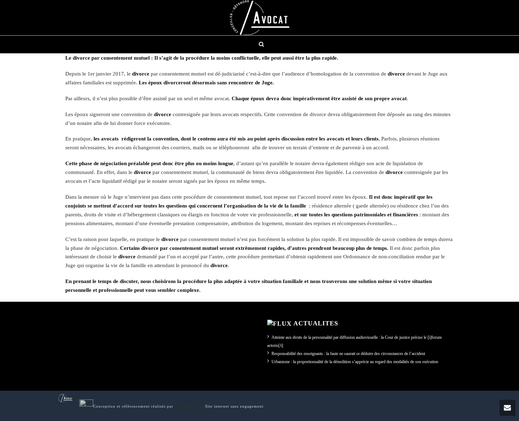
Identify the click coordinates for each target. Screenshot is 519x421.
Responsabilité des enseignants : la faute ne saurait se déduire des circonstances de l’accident (348, 353)
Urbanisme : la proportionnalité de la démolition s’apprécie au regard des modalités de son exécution (355, 361)
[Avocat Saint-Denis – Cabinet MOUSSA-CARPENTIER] (259, 17)
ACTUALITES (315, 323)
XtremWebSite (189, 406)
